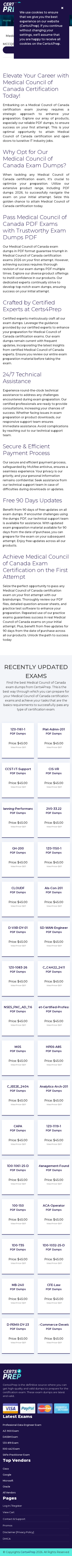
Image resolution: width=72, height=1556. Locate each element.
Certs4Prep (28, 1552)
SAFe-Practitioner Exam (16, 1454)
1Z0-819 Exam (10, 1442)
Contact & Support (14, 1518)
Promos (7, 1525)
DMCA (7, 1538)
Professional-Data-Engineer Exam (22, 1425)
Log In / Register (12, 1505)
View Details (18, 737)
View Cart (8, 1512)
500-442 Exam (11, 1448)
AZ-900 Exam (11, 1430)
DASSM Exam (10, 1436)
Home (7, 20)
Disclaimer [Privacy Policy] (18, 1532)
